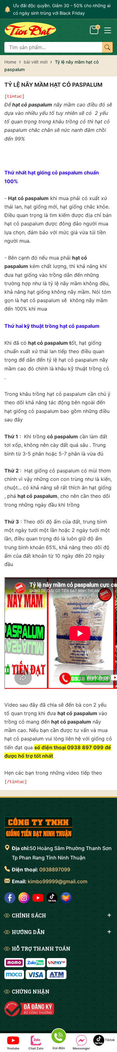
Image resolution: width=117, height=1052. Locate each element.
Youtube (13, 1048)
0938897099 (54, 869)
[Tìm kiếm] (107, 47)
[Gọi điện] (58, 1037)
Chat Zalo (35, 1048)
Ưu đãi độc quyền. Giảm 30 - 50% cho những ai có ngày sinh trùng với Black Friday (61, 9)
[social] (9, 897)
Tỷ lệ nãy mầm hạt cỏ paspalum (53, 84)
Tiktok (109, 1040)
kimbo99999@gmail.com (57, 881)
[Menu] (108, 30)
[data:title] (30, 30)
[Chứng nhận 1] (29, 1008)
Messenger (81, 1048)
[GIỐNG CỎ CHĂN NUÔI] (38, 827)
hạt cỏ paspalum (32, 104)
